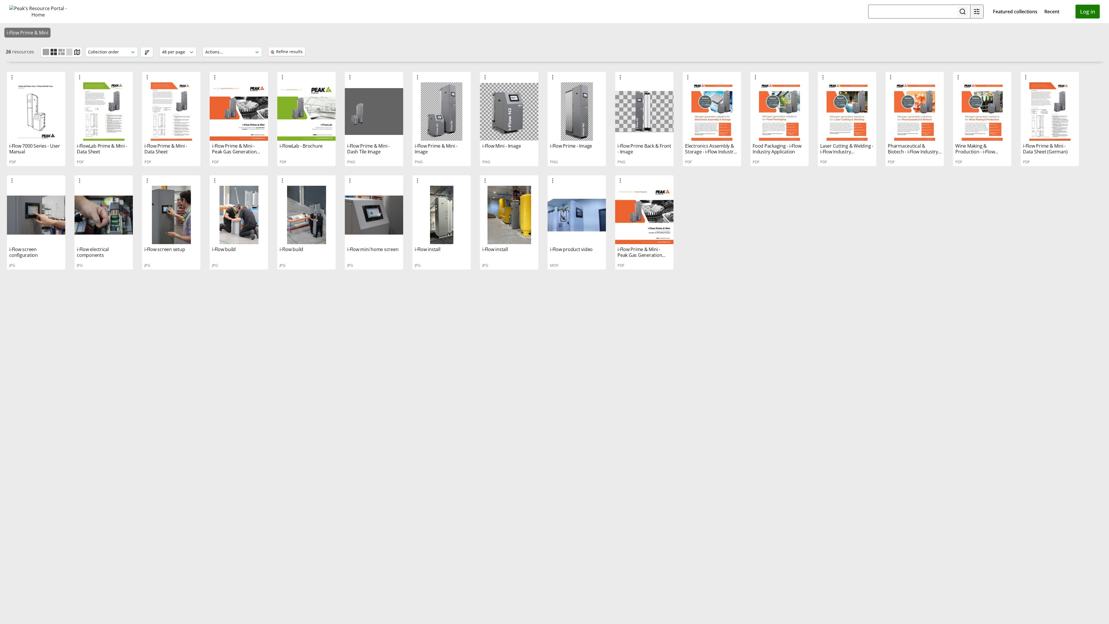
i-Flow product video (571, 249)
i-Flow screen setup (164, 249)
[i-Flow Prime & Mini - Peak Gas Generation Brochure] (239, 111)
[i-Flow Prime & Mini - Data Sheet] (171, 111)
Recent (1051, 11)
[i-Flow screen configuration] (36, 215)
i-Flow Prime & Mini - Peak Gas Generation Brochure (234, 152)
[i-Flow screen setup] (171, 215)
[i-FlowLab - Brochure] (306, 111)
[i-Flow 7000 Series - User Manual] (36, 111)
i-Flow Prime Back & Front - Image (644, 149)
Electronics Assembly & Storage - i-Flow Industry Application (710, 152)
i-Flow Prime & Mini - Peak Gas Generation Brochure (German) (639, 255)
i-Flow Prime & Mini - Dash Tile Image (368, 149)
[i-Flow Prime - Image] (577, 111)
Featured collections (1015, 11)
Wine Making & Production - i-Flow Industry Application (976, 152)
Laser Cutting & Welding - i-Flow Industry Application (846, 152)
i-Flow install (427, 249)
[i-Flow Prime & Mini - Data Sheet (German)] (1050, 111)
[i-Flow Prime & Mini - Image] (441, 111)
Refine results (289, 51)
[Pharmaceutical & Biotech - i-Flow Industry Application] (914, 111)
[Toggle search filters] (976, 11)
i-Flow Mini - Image (501, 146)
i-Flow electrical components (93, 252)
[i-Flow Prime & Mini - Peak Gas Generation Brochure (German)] (644, 215)
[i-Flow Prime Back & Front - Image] (644, 111)
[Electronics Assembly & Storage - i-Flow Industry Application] (712, 111)
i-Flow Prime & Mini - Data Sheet (165, 149)
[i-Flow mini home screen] (374, 215)
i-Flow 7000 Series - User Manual (34, 149)
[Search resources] (962, 11)
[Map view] (77, 52)
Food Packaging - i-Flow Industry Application (777, 149)
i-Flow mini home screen (372, 249)
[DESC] (147, 52)
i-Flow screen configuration (23, 252)
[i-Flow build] (239, 215)
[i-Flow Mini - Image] (509, 111)
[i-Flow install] (441, 215)
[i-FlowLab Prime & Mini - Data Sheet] (104, 111)
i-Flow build (224, 249)
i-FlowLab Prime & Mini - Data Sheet (102, 149)
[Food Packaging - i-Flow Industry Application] (779, 111)
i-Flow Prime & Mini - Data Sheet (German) (1045, 149)
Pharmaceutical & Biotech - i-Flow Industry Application (913, 152)
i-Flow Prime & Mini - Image (436, 149)
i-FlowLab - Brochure (301, 146)
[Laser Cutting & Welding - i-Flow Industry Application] (847, 111)
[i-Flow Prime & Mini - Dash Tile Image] (374, 111)
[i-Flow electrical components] (104, 215)
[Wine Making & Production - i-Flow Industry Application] (982, 111)
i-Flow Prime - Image (571, 146)
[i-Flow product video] (577, 215)
